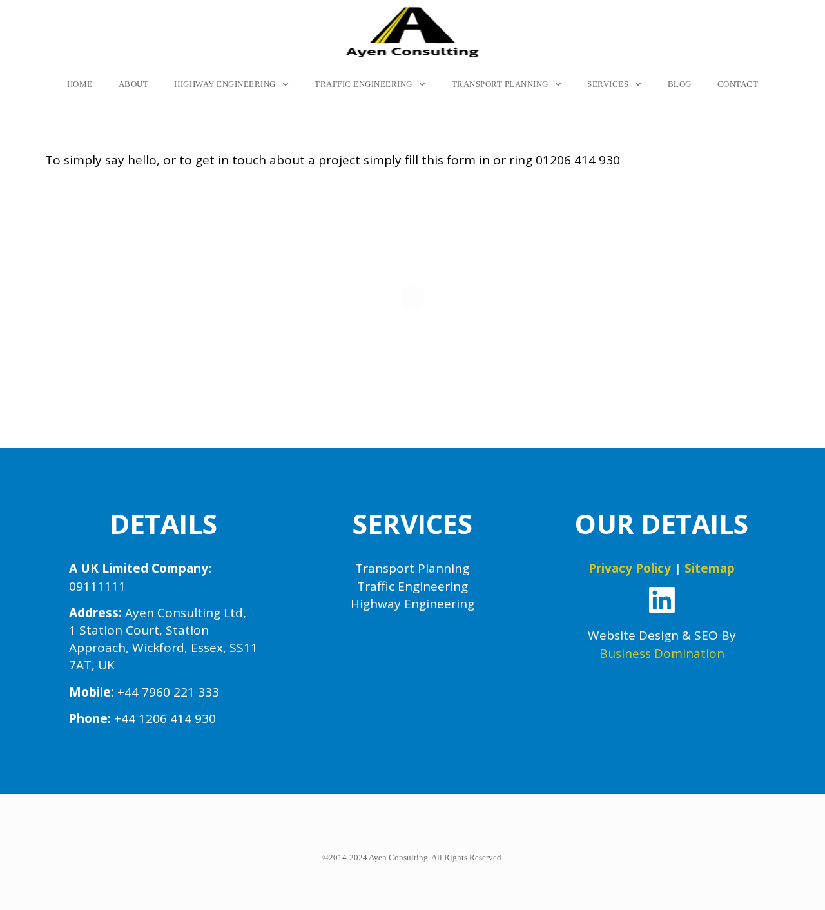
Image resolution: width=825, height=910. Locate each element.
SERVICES (607, 84)
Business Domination (661, 653)
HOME (80, 84)
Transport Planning (412, 568)
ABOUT (134, 84)
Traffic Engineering (412, 586)
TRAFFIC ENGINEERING (363, 84)
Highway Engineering (412, 603)
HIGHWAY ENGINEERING (225, 84)
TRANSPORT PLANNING (500, 84)
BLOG (680, 84)
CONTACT (738, 84)
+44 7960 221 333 (168, 692)
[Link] (662, 600)
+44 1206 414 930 (165, 718)
